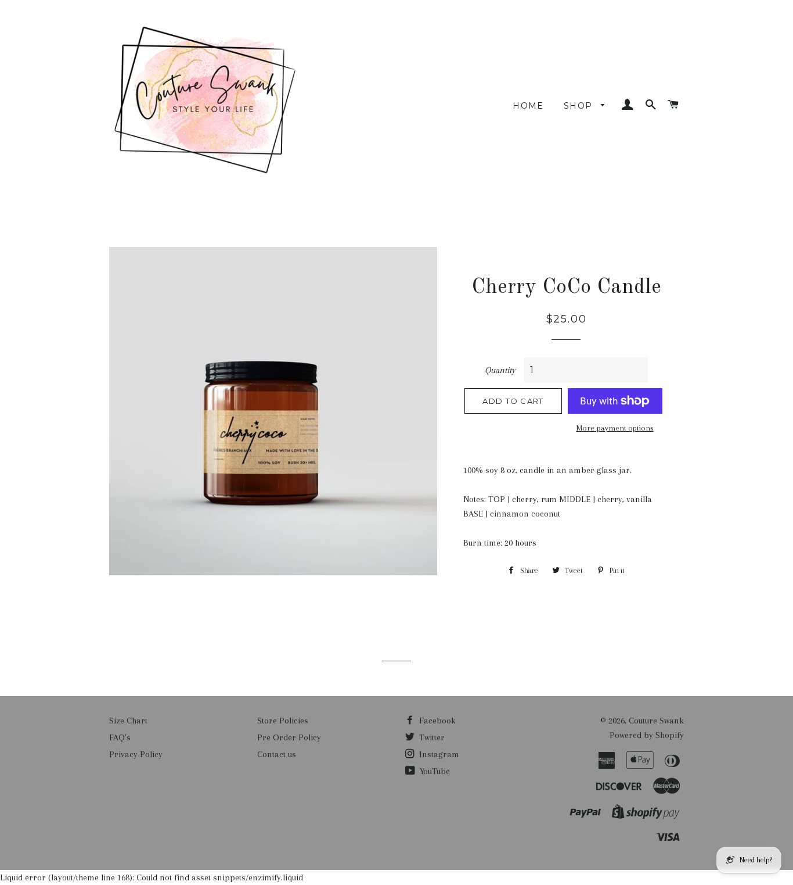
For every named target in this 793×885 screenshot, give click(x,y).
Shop (580, 106)
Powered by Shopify (647, 735)
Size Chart (128, 720)
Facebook (436, 720)
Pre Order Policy (289, 737)
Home (528, 106)
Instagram (438, 754)
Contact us (276, 754)
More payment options (615, 428)
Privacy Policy (136, 754)
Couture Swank (656, 720)
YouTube (433, 771)
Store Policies (282, 720)
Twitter (431, 737)
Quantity (500, 370)
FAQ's (120, 737)
